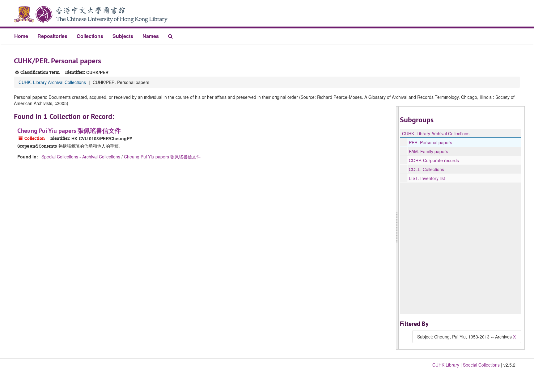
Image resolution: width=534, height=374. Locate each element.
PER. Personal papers (430, 142)
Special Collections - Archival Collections (80, 156)
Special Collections (481, 365)
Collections (90, 36)
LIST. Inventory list (427, 178)
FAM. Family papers (428, 151)
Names (150, 36)
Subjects (122, 36)
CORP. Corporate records (434, 160)
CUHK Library (445, 365)
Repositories (52, 36)
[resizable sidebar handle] (397, 228)
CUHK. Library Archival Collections (52, 82)
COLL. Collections (426, 169)
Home (21, 36)
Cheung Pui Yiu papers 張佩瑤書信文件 (69, 131)
